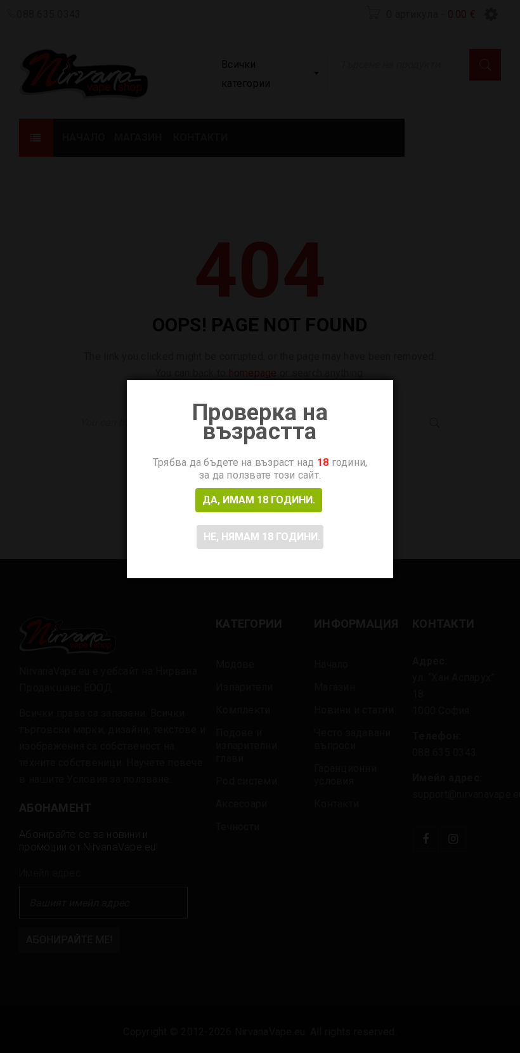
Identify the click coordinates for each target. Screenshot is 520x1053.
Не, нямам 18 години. (262, 537)
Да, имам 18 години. (258, 500)
